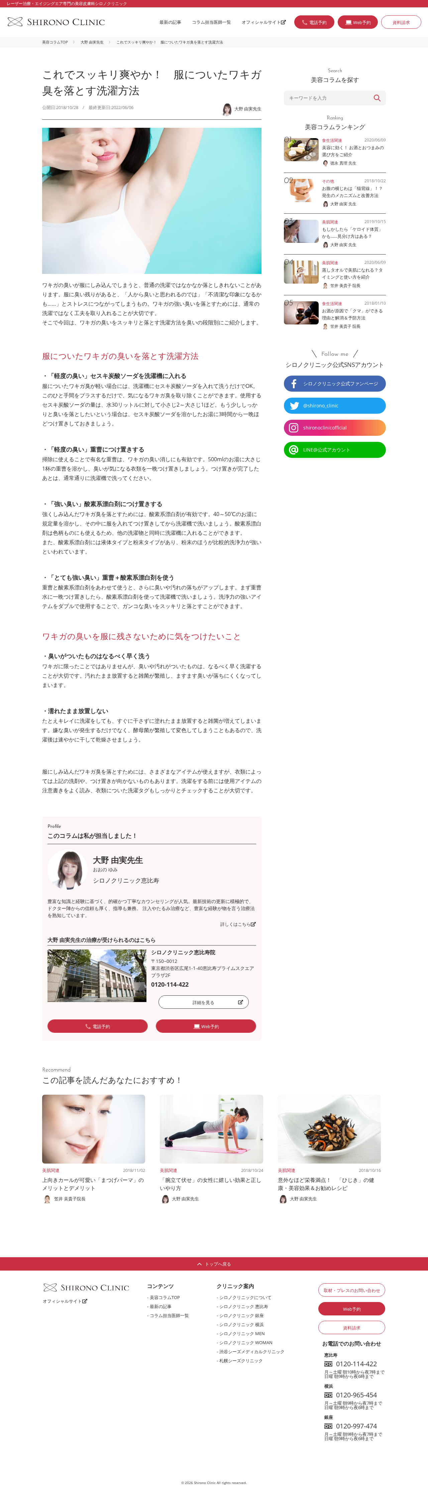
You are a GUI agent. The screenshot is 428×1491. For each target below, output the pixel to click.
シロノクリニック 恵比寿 (243, 1306)
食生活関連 (332, 140)
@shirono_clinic (320, 405)
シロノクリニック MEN (242, 1333)
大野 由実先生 (92, 41)
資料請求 (401, 22)
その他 (328, 181)
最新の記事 (170, 22)
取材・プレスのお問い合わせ (352, 1290)
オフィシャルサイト (261, 22)
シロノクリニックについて (245, 1297)
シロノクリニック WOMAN (246, 1342)
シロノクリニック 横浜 (241, 1324)
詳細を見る (203, 1002)
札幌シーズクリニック (241, 1361)
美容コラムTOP (55, 41)
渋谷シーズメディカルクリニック (252, 1352)
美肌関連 (51, 1170)
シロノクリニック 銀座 (241, 1315)
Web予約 (352, 1309)
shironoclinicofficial (325, 427)
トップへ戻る (218, 1264)
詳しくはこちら (235, 924)
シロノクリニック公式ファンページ (340, 383)
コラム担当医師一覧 (211, 22)
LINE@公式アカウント (326, 449)
